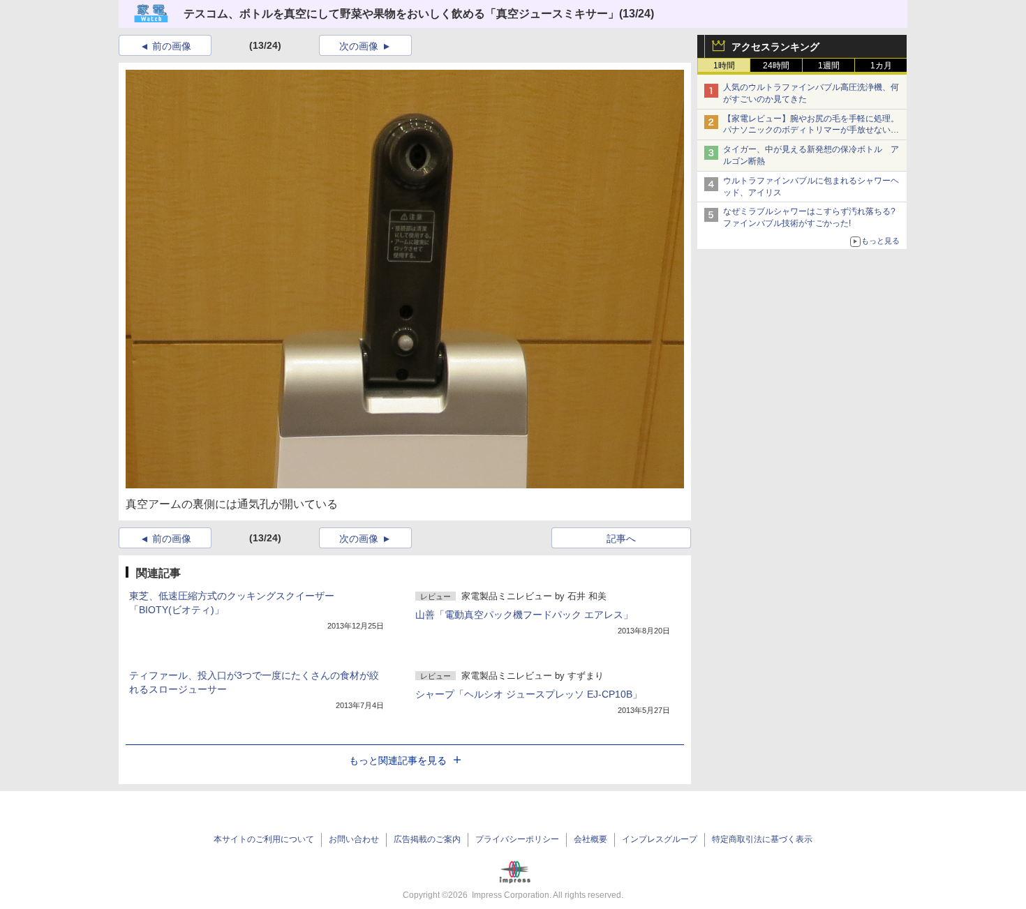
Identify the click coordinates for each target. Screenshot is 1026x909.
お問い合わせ (354, 839)
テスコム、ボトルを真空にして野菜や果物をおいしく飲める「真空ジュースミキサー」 (401, 14)
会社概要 (590, 839)
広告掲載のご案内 (427, 839)
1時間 (724, 65)
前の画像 (171, 46)
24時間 (776, 65)
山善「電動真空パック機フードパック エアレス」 (524, 614)
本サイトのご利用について (264, 839)
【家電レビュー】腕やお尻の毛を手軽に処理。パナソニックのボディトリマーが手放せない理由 (811, 130)
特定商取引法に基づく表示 (762, 839)
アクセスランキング (775, 46)
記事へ (621, 538)
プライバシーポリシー (517, 839)
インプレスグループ (659, 839)
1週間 (829, 65)
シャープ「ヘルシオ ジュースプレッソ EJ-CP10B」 (528, 694)
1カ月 (881, 65)
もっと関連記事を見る (398, 760)
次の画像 (358, 46)
